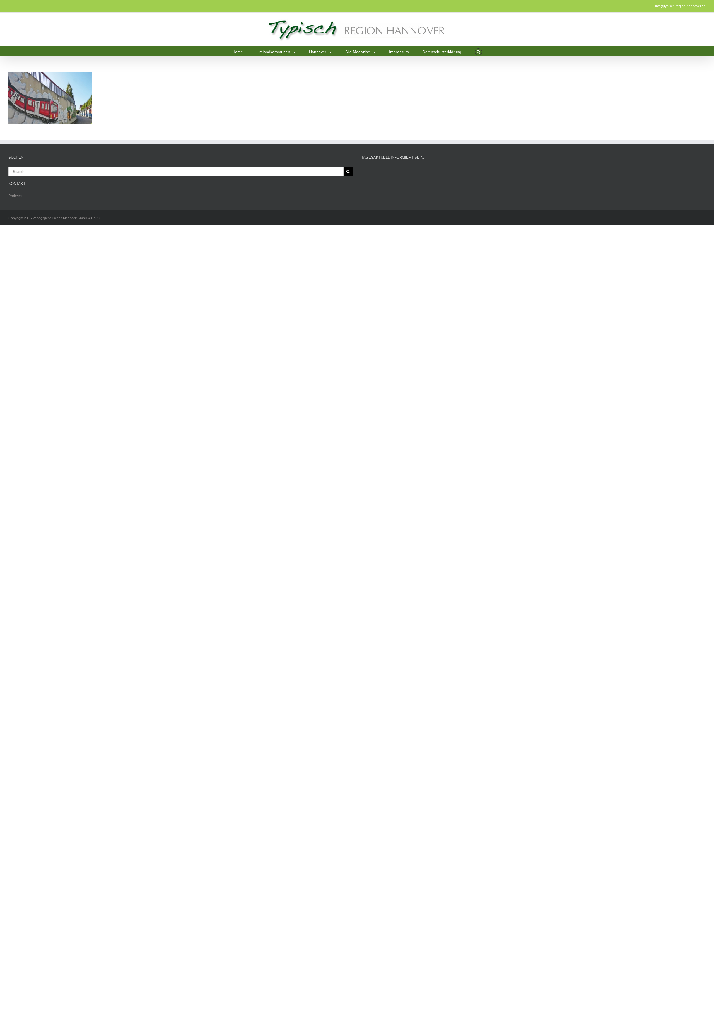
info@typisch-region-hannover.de (680, 6)
